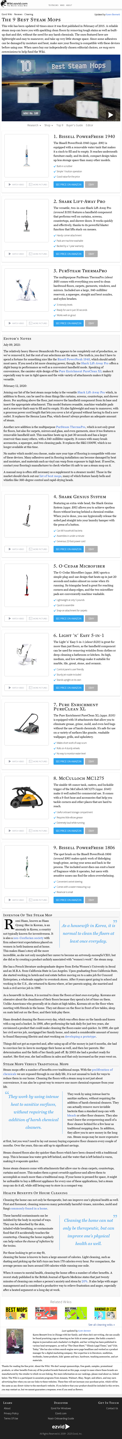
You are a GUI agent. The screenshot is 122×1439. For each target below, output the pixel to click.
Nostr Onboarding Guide (61, 1418)
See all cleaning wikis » (101, 1324)
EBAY (91, 184)
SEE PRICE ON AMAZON (68, 184)
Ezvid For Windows (61, 1408)
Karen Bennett (84, 1330)
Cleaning (28, 14)
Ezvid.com (60, 1413)
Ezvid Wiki (7, 14)
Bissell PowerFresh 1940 (74, 359)
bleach (71, 1115)
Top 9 (59, 125)
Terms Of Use (11, 1418)
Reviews (18, 14)
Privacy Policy (11, 1413)
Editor (89, 125)
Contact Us (112, 1408)
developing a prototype (80, 1036)
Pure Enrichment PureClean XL (81, 371)
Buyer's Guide (74, 125)
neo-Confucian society (28, 938)
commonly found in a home (28, 1208)
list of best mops (50, 476)
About (7, 1408)
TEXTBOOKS (53, 5)
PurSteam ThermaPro (70, 427)
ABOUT (69, 5)
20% (85, 1281)
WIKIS (62, 5)
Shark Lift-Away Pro (95, 363)
